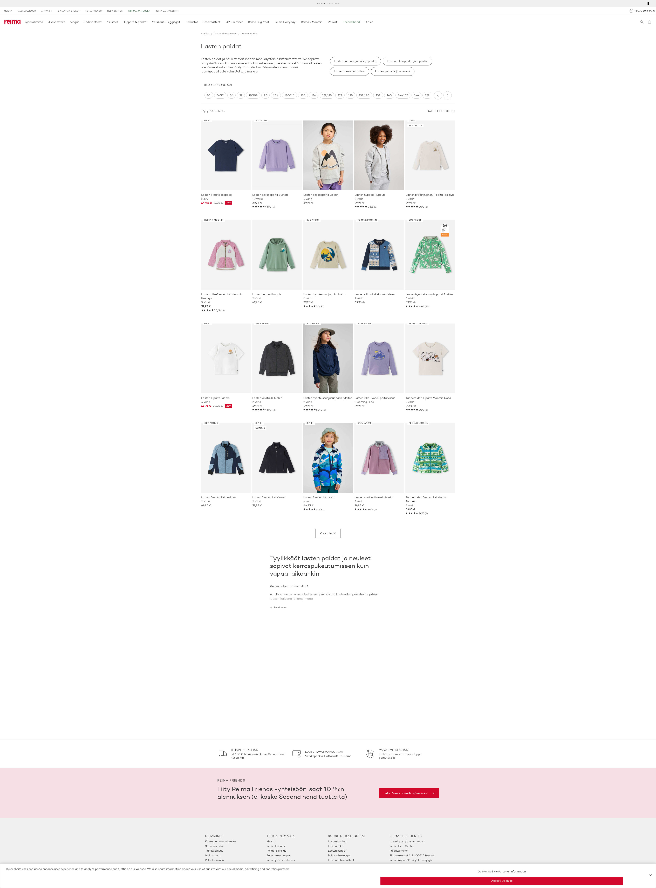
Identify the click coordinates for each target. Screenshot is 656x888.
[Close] (650, 875)
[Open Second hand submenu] (361, 22)
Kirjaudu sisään (645, 11)
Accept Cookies (501, 880)
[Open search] (642, 22)
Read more (280, 607)
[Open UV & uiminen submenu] (244, 22)
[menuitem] (235, 841)
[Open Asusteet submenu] (119, 22)
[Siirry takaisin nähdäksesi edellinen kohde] (438, 95)
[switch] (208, 95)
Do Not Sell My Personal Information (502, 871)
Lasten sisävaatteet (225, 33)
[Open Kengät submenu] (80, 22)
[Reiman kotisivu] (12, 22)
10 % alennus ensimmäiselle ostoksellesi (328, 3)
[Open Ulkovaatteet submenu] (66, 22)
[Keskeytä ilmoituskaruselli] (647, 3)
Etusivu (205, 33)
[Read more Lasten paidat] (328, 598)
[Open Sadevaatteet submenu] (103, 22)
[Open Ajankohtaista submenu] (44, 22)
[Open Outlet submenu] (374, 22)
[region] (317, 95)
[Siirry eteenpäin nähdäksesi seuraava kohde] (447, 95)
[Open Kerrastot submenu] (199, 22)
